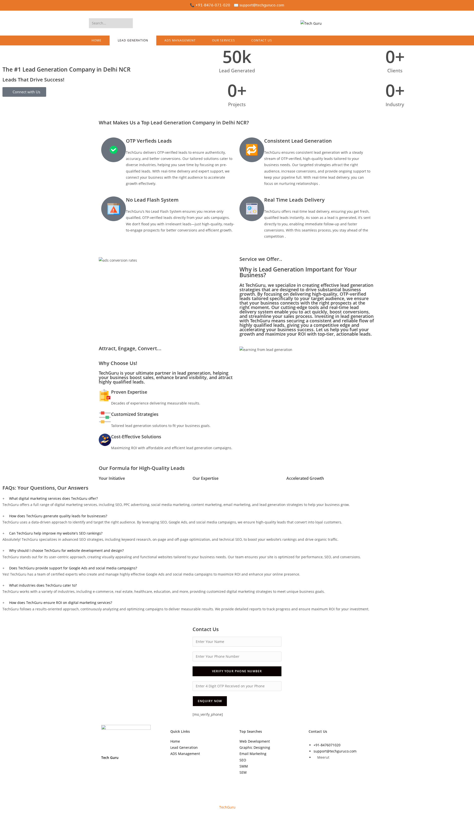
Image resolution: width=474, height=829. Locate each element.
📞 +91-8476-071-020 (210, 5)
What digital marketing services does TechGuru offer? (53, 498)
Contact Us (318, 731)
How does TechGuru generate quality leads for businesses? (58, 516)
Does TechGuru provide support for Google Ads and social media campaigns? (73, 568)
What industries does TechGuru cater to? (43, 585)
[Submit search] (128, 23)
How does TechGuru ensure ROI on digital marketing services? (60, 602)
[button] (237, 498)
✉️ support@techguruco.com (259, 5)
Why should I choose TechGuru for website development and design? (66, 550)
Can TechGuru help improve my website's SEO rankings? (55, 533)
